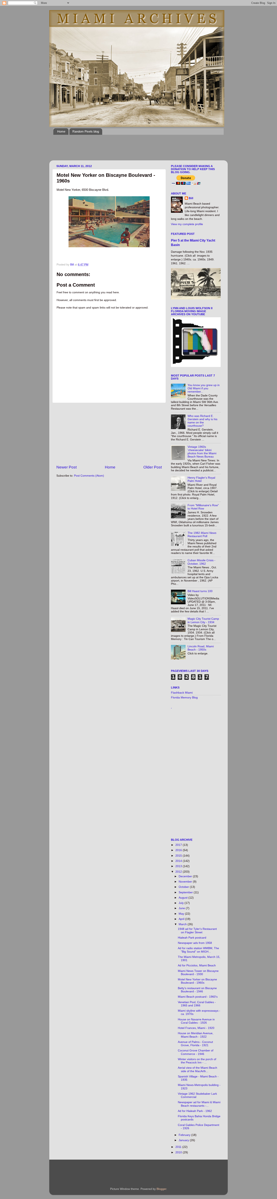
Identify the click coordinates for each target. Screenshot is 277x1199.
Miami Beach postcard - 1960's (198, 996)
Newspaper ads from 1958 (195, 942)
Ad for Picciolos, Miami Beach (197, 965)
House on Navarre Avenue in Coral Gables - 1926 (196, 1021)
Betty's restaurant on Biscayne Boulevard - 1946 (197, 990)
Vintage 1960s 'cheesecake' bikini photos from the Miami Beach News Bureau (202, 451)
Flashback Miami (182, 692)
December (186, 876)
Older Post (152, 467)
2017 (179, 844)
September (186, 892)
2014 (179, 860)
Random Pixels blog (85, 131)
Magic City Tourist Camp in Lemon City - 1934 (203, 620)
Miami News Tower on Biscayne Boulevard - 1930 (198, 972)
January (184, 1140)
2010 (179, 1152)
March (183, 924)
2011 (178, 1146)
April (182, 919)
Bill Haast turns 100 (200, 591)
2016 (179, 850)
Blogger (161, 1188)
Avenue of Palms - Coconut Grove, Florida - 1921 (195, 1043)
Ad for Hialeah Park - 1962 (195, 1111)
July (182, 902)
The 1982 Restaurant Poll (202, 534)
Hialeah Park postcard (192, 937)
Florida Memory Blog (184, 697)
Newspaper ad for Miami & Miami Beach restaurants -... (199, 1104)
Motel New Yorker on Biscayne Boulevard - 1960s (197, 981)
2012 (179, 871)
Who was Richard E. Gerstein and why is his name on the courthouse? (202, 420)
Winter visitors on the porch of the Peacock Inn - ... (197, 1061)
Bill (191, 198)
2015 (179, 855)
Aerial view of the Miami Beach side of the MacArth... (197, 1069)
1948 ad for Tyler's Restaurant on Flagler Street (197, 930)
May (182, 913)
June (182, 908)
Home (61, 131)
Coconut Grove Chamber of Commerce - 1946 (195, 1052)
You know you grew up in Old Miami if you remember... (204, 388)
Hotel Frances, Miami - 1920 (196, 1028)
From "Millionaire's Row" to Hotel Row (203, 507)
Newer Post (66, 467)
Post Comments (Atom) (89, 475)
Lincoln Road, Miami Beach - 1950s (201, 648)
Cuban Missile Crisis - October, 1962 (201, 562)
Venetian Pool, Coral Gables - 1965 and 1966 (197, 1004)
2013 (179, 866)
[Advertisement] (127, 150)
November (186, 881)
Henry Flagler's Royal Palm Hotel (201, 479)
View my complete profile (187, 224)
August (183, 897)
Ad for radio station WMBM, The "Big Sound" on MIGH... (198, 950)
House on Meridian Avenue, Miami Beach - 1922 (195, 1035)
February (185, 1134)
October (184, 886)
